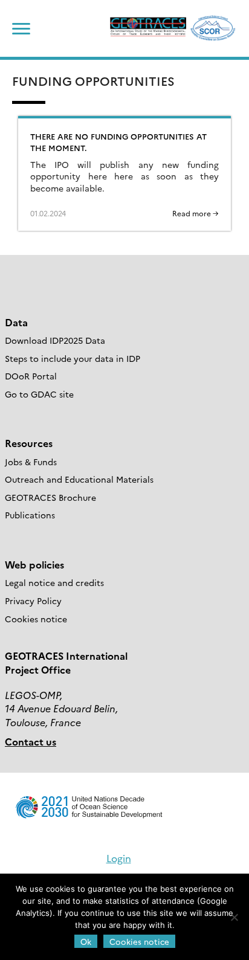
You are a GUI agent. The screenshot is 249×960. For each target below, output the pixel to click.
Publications (30, 515)
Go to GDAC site (39, 394)
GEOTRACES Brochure (50, 497)
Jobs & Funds (31, 462)
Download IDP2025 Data (55, 340)
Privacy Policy (33, 600)
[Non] (234, 917)
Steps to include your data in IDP (72, 358)
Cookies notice (36, 619)
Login (118, 858)
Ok (85, 941)
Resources (29, 442)
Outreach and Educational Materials (79, 479)
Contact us (30, 741)
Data (16, 322)
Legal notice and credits (54, 582)
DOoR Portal (31, 376)
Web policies (34, 564)
